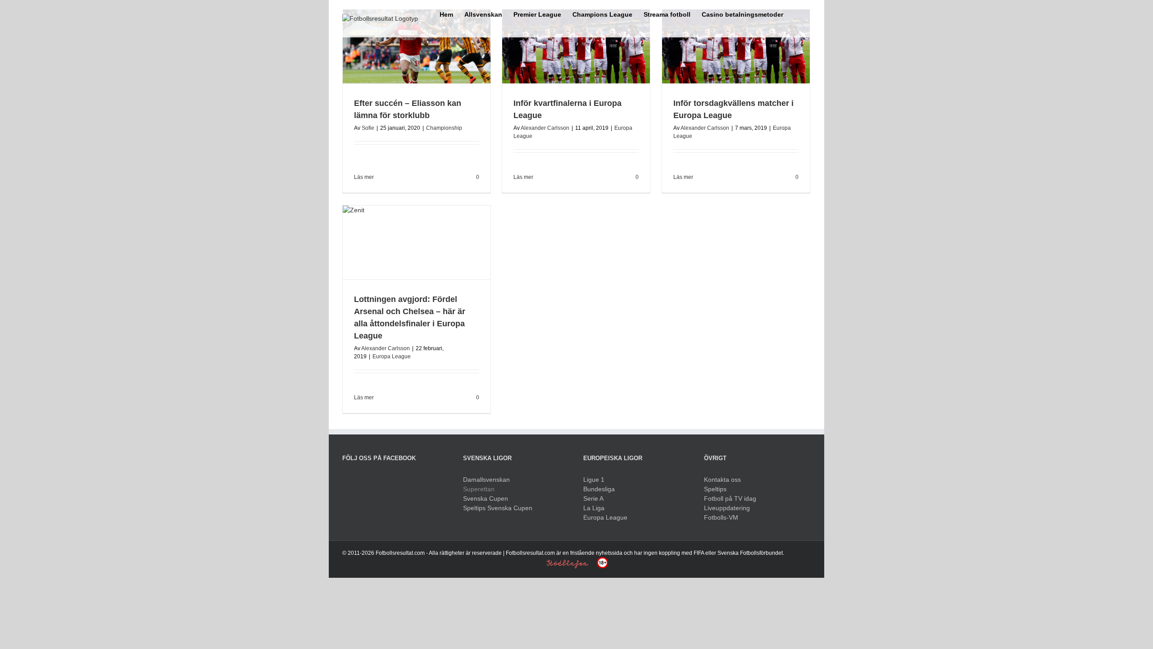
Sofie (368, 128)
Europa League (391, 356)
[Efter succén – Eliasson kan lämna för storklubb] (416, 46)
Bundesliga (599, 489)
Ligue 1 (593, 479)
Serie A (593, 498)
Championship (444, 128)
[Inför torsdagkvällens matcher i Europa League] (736, 46)
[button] (796, 13)
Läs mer (364, 177)
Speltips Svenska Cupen (497, 508)
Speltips (715, 489)
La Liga (593, 508)
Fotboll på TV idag (730, 498)
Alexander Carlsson (545, 128)
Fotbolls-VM (721, 517)
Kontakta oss (722, 479)
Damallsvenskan (486, 479)
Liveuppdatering (727, 508)
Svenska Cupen (485, 498)
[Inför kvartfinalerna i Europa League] (576, 46)
